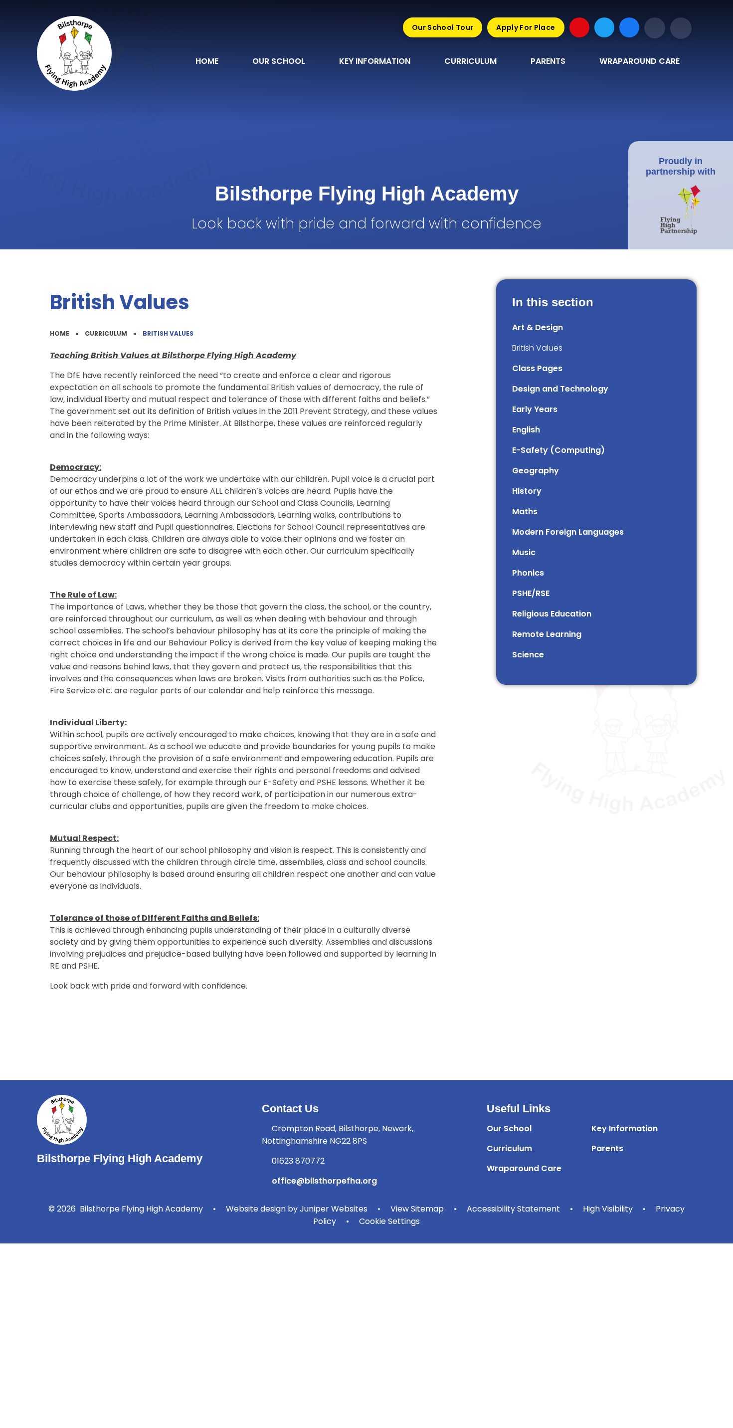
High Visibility (608, 1209)
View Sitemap (417, 1209)
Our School (509, 1128)
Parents (607, 1148)
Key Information (624, 1128)
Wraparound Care (524, 1168)
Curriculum (106, 333)
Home (59, 333)
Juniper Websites (333, 1209)
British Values (168, 333)
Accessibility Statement (513, 1209)
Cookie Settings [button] (389, 1221)
